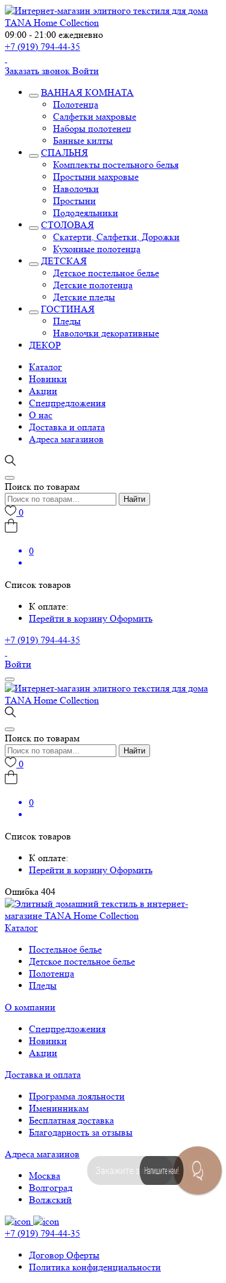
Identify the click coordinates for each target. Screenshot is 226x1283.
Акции (43, 391)
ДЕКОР (45, 345)
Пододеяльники (85, 212)
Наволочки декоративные (106, 333)
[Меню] (9, 679)
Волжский (50, 1199)
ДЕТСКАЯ (64, 261)
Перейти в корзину (69, 618)
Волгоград (50, 1187)
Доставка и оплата (67, 427)
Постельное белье (65, 949)
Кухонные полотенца (96, 249)
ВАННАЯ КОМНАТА (87, 92)
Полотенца (75, 104)
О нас (40, 415)
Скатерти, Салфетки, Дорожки (116, 237)
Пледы (67, 321)
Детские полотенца (93, 285)
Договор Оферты (64, 1255)
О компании (30, 1007)
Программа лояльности (77, 1096)
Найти (134, 499)
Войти (85, 70)
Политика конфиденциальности (95, 1267)
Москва (44, 1175)
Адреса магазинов (66, 439)
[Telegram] (6, 58)
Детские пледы (84, 297)
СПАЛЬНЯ (64, 152)
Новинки (48, 379)
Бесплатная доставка (71, 1120)
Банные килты (83, 140)
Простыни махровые (96, 176)
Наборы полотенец (92, 128)
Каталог (45, 367)
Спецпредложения (67, 403)
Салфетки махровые (94, 116)
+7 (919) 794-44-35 (42, 46)
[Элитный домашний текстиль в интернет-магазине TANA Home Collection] (113, 22)
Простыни (74, 200)
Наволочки (76, 188)
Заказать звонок (38, 70)
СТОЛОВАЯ (67, 224)
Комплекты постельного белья (115, 164)
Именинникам (59, 1108)
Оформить (131, 618)
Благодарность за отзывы (81, 1132)
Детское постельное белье (106, 273)
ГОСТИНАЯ (68, 309)
